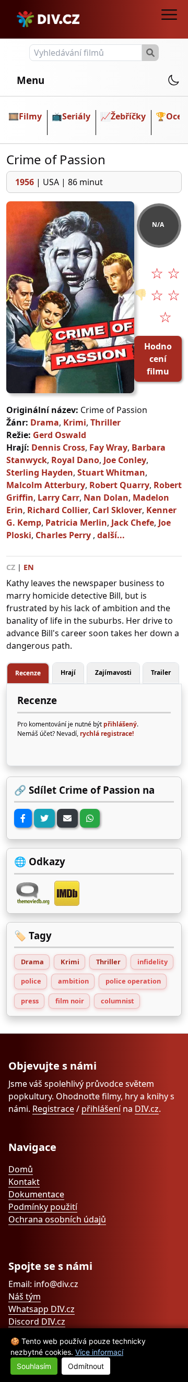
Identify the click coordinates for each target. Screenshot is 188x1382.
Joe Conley (124, 460)
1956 (24, 182)
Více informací (99, 1352)
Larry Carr (58, 497)
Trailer (161, 672)
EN (29, 567)
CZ (10, 567)
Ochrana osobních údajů (57, 1219)
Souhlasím (34, 1366)
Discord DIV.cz (36, 1321)
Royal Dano (75, 460)
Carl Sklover (117, 510)
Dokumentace (36, 1194)
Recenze (28, 673)
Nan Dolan (106, 497)
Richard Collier (57, 510)
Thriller (105, 422)
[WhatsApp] (90, 818)
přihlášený (120, 724)
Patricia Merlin (76, 522)
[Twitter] (44, 818)
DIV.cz (147, 1108)
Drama (44, 422)
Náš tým (24, 1296)
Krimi (74, 422)
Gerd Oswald (59, 435)
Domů (20, 1169)
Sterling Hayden (39, 472)
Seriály (76, 116)
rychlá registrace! (107, 733)
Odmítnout (86, 1366)
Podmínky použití (42, 1207)
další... (111, 535)
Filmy (30, 116)
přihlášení (101, 1108)
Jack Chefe (132, 522)
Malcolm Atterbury (45, 485)
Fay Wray (108, 447)
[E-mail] (67, 818)
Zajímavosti (113, 672)
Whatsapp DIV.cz (41, 1309)
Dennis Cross (58, 447)
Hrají (68, 672)
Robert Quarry (119, 485)
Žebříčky (128, 116)
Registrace (53, 1108)
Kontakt (24, 1181)
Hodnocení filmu (158, 359)
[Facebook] (23, 818)
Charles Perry (63, 535)
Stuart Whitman (111, 472)
